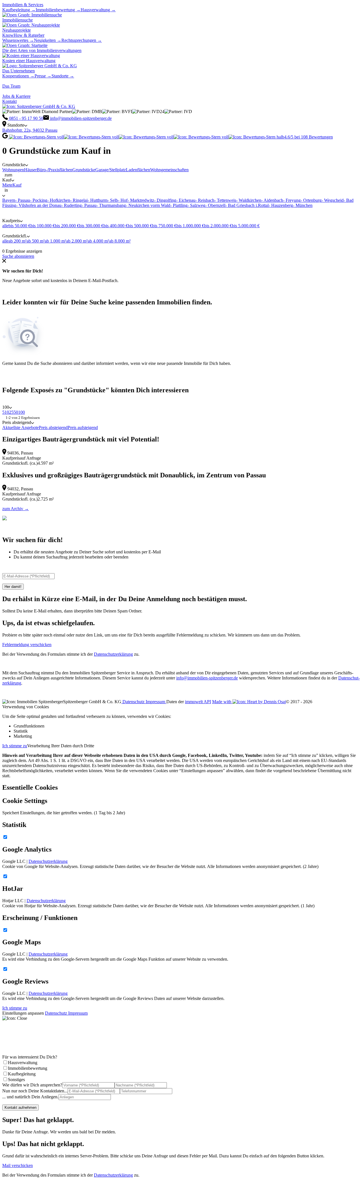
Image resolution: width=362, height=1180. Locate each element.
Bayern (8, 200)
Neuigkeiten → (47, 40)
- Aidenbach (272, 200)
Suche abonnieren (18, 256)
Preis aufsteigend (83, 427)
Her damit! (13, 586)
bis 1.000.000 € (190, 225)
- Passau (22, 200)
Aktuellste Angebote (20, 427)
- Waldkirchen (248, 200)
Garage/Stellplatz (110, 169)
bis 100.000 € (43, 225)
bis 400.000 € (116, 225)
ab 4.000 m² (98, 241)
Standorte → (62, 75)
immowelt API (198, 701)
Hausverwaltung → (98, 9)
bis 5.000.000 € (246, 225)
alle (5, 225)
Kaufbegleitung (22, 1073)
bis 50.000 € (19, 225)
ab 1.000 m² (55, 241)
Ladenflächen (138, 169)
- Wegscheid (333, 200)
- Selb (112, 200)
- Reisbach (204, 200)
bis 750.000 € (164, 225)
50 (16, 412)
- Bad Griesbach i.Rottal (247, 205)
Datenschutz (133, 701)
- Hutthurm (97, 200)
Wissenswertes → (18, 40)
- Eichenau (185, 200)
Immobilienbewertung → (58, 9)
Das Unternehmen (18, 70)
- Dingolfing (165, 200)
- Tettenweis (225, 200)
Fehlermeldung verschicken (26, 644)
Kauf (16, 185)
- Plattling (179, 205)
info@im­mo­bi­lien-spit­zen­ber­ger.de (207, 677)
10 (7, 412)
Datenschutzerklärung (113, 654)
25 (11, 412)
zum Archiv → (15, 508)
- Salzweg (196, 205)
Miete (7, 185)
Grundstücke (83, 169)
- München (303, 205)
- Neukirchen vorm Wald (148, 205)
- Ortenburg (311, 200)
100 (21, 412)
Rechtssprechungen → (81, 40)
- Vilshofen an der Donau (38, 205)
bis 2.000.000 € (218, 225)
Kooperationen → (18, 75)
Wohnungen (13, 169)
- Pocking (38, 200)
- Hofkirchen (58, 200)
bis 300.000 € (91, 225)
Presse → (43, 75)
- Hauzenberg (281, 205)
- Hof (123, 200)
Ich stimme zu (14, 745)
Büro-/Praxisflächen (54, 169)
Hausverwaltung (22, 1062)
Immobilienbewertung (27, 1068)
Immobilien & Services (22, 4)
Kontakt (9, 101)
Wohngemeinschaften (169, 169)
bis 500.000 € (140, 225)
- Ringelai (79, 200)
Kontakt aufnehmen (20, 1107)
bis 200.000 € (67, 225)
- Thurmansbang (111, 205)
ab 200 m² (17, 241)
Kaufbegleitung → (19, 9)
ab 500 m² (36, 241)
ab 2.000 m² (77, 241)
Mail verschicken (17, 1165)
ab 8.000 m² (120, 241)
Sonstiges (16, 1079)
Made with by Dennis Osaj (249, 701)
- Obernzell (215, 205)
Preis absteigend (53, 427)
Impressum (156, 701)
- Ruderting (71, 205)
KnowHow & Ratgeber (23, 35)
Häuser (30, 169)
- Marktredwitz (141, 200)
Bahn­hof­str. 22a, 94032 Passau (29, 130)
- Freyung (292, 200)
